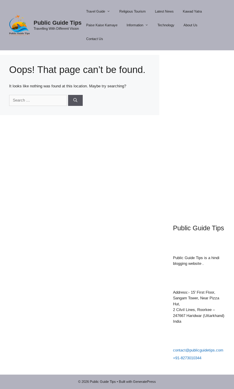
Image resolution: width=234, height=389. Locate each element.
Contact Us (94, 39)
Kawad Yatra (192, 11)
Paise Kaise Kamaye (101, 25)
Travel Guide (95, 11)
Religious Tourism (132, 11)
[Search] (75, 100)
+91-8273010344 (187, 358)
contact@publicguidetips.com (198, 350)
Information (135, 25)
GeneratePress (144, 382)
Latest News (164, 11)
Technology (165, 25)
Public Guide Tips (58, 22)
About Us (190, 25)
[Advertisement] (199, 132)
